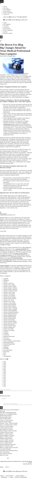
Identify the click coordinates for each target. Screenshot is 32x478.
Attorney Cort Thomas (9, 295)
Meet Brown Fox (27, 464)
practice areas (4, 238)
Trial (4, 354)
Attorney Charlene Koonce (10, 291)
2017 (4, 375)
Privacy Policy (9, 475)
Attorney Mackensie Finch (10, 313)
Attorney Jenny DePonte (9, 304)
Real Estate (6, 351)
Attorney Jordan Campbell (10, 309)
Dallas (3, 244)
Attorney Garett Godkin (9, 303)
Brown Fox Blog (7, 33)
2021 (4, 369)
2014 (4, 380)
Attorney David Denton (9, 297)
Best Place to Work (16, 256)
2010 (4, 386)
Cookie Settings (20, 475)
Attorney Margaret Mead (9, 315)
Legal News (6, 345)
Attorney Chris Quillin (9, 294)
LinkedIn (6, 19)
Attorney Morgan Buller (9, 318)
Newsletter (14, 17)
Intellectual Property (8, 342)
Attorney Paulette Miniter (9, 321)
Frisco (8, 244)
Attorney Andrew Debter (9, 286)
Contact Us (6, 14)
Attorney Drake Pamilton (9, 298)
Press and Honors (7, 350)
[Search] (1, 392)
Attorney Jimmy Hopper (9, 306)
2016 (4, 377)
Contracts (5, 332)
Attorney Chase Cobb (9, 292)
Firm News (6, 338)
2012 (4, 383)
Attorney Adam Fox (8, 283)
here (5, 273)
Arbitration (6, 280)
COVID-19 (6, 335)
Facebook (12, 19)
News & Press (7, 11)
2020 (4, 371)
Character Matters (4, 265)
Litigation (5, 347)
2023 (4, 366)
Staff (4, 353)
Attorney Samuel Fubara (9, 325)
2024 (4, 365)
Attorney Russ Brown (9, 324)
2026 (4, 362)
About (5, 6)
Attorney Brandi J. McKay (10, 288)
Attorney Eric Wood (8, 300)
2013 (4, 381)
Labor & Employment (9, 344)
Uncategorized (7, 356)
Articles (5, 281)
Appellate (5, 278)
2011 (4, 384)
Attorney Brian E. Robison (10, 289)
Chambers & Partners (20, 249)
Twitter (25, 19)
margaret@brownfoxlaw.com (7, 215)
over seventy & (11, 258)
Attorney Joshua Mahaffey (10, 310)
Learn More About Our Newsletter (9, 409)
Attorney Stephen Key (9, 327)
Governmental (7, 339)
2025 (4, 363)
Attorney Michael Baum (9, 316)
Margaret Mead (11, 56)
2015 (4, 378)
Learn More (3, 231)
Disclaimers (4, 477)
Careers (24, 17)
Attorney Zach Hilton (8, 330)
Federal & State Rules (9, 336)
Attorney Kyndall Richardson (11, 312)
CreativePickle (23, 477)
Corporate (5, 333)
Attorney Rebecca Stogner (10, 322)
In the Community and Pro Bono (11, 341)
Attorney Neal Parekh (9, 319)
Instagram (19, 19)
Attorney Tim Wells (8, 329)
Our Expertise (7, 9)
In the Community (8, 12)
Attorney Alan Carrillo (9, 285)
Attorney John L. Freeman (10, 307)
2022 (4, 368)
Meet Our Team (4, 455)
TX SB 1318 (27, 76)
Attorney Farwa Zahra (9, 301)
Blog (6, 17)
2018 (4, 374)
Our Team (6, 8)
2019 (4, 372)
